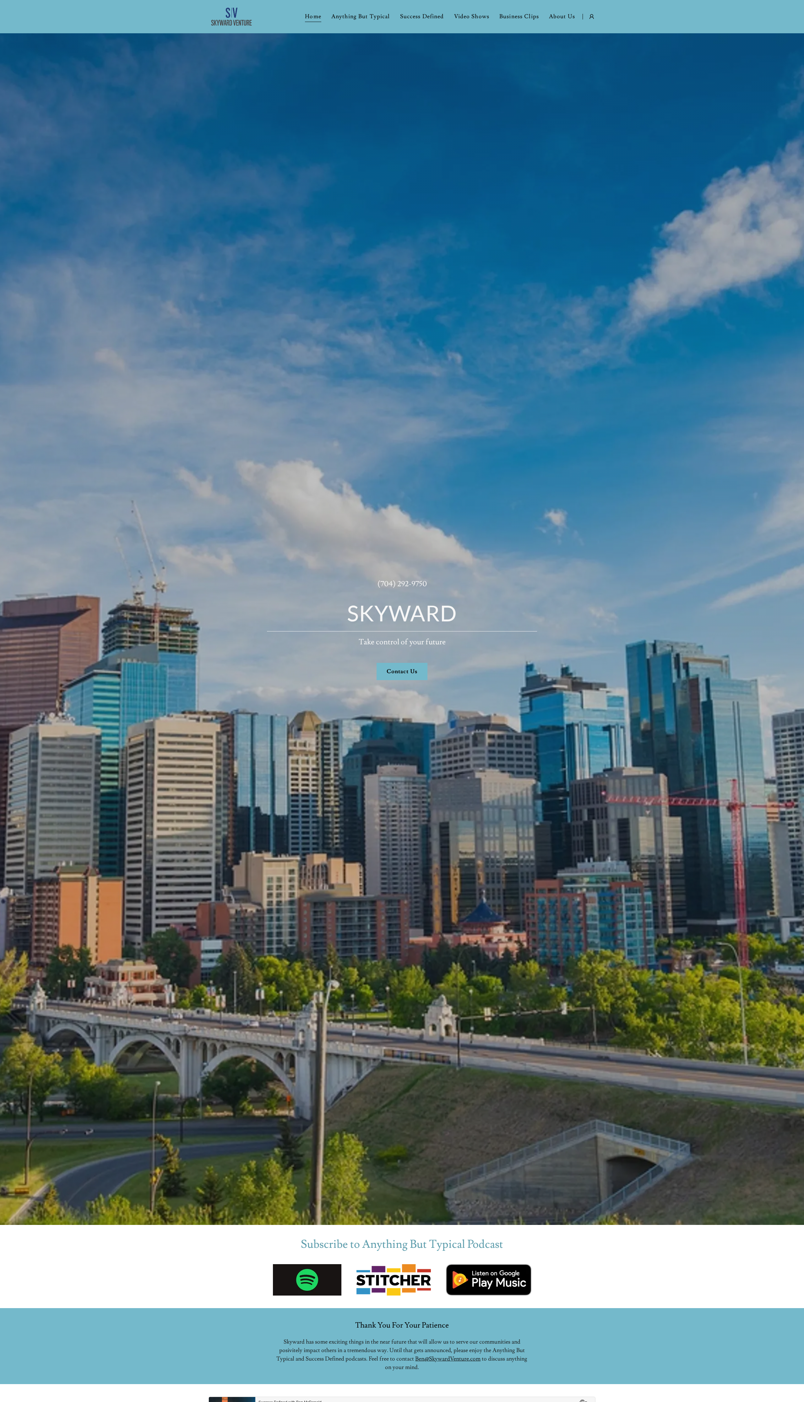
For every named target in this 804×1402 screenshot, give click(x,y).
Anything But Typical (360, 16)
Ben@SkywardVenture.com (448, 1358)
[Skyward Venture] (231, 15)
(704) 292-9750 (402, 584)
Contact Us (402, 671)
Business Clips (519, 16)
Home (313, 16)
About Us (562, 16)
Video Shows (471, 16)
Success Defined (422, 16)
